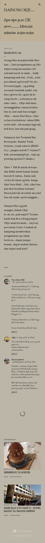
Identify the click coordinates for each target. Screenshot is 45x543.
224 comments (15, 477)
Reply (14, 332)
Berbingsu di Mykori (17, 472)
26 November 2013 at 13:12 (24, 362)
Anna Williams (29, 536)
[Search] (39, 4)
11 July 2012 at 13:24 (25, 337)
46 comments (15, 515)
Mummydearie (18, 359)
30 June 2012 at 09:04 (22, 282)
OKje (14, 337)
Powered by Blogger (24, 531)
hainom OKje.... (19, 10)
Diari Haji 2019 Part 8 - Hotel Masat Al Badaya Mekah (22, 509)
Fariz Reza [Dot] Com (27, 328)
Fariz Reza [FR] (18, 280)
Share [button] (6, 267)
